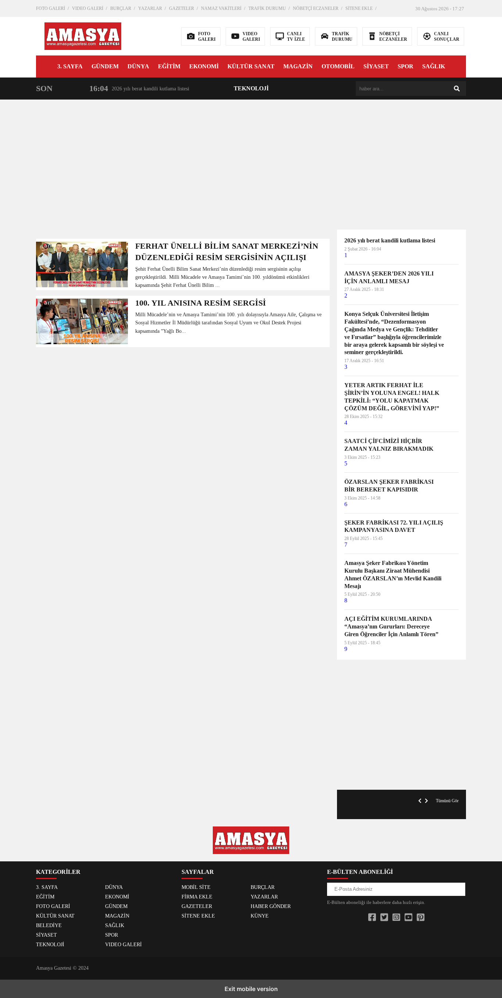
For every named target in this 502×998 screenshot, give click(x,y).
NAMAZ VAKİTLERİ (221, 8)
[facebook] (372, 917)
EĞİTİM (169, 66)
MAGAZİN (298, 66)
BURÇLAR (120, 8)
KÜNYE (260, 916)
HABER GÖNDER (271, 906)
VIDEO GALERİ (87, 8)
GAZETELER (181, 8)
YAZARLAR (150, 8)
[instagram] (396, 917)
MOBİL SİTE (196, 887)
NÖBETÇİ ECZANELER (315, 8)
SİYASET (376, 66)
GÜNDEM (105, 66)
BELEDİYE (49, 925)
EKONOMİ (204, 66)
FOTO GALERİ (50, 8)
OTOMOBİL (338, 66)
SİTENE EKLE (359, 8)
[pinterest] (420, 917)
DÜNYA (138, 66)
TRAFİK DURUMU (267, 8)
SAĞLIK (433, 66)
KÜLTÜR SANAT (251, 66)
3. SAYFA (70, 66)
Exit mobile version (251, 988)
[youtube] (408, 917)
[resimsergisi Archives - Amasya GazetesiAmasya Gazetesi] (83, 35)
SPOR (405, 66)
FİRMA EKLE (197, 897)
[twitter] (384, 917)
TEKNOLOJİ (251, 88)
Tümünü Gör (447, 800)
